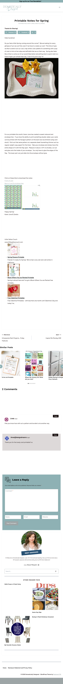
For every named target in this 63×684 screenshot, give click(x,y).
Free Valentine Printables (16, 298)
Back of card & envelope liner (14, 183)
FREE (33, 23)
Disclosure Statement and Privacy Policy (20, 668)
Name (8, 517)
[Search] (55, 571)
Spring (43, 23)
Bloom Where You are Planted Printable (21, 277)
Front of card (9, 181)
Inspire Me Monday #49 (53, 336)
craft (29, 23)
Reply (55, 416)
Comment (9, 491)
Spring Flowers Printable (16, 257)
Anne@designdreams (19, 437)
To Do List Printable (7, 377)
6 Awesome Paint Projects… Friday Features (13, 338)
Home (4, 668)
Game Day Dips (36, 612)
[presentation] (10, 363)
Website (45, 517)
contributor (22, 23)
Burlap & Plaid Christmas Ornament (43, 617)
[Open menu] (59, 7)
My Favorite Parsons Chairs (12, 645)
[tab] (28, 383)
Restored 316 (57, 674)
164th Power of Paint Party (12, 584)
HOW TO (37, 23)
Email (26, 517)
